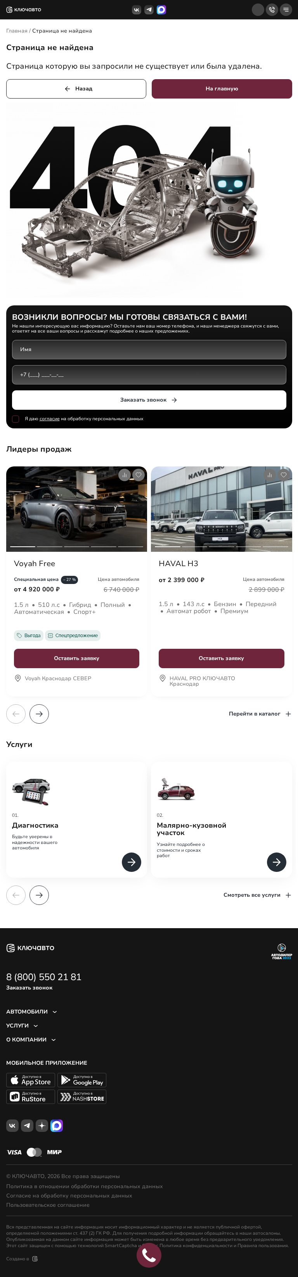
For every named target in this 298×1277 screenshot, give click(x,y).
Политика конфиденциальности (195, 1245)
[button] (39, 714)
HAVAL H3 (178, 564)
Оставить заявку (76, 658)
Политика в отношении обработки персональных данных (84, 1186)
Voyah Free (34, 564)
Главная (17, 31)
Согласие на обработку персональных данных (69, 1196)
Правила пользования (262, 1245)
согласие (50, 419)
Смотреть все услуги (252, 895)
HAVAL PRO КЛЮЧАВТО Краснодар (202, 682)
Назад (83, 88)
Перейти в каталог (255, 713)
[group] (76, 820)
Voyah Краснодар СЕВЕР (58, 679)
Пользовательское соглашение (48, 1205)
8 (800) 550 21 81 (43, 977)
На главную (222, 88)
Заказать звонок (143, 400)
